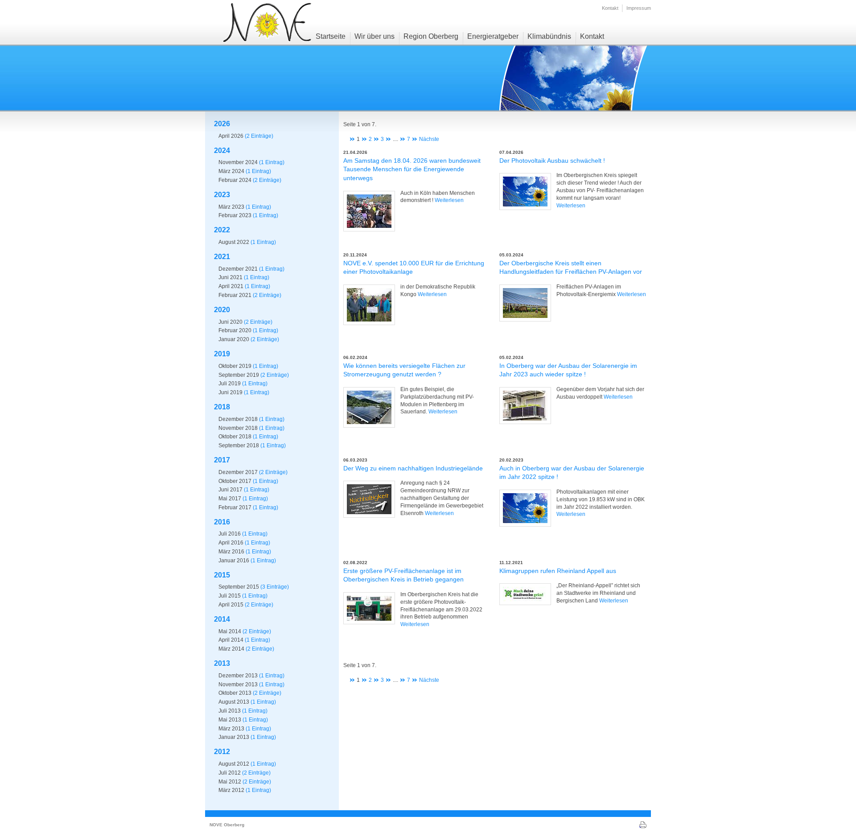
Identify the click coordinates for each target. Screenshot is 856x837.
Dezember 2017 (238, 472)
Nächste (429, 139)
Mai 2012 (229, 782)
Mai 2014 (229, 631)
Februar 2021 (234, 295)
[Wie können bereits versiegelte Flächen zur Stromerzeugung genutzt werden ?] (369, 407)
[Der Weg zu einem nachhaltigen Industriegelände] (369, 499)
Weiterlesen (449, 200)
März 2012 (231, 790)
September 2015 (238, 587)
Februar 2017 (234, 507)
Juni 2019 (230, 392)
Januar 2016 (233, 560)
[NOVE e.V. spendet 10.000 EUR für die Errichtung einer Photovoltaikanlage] (369, 304)
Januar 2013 (233, 737)
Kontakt (610, 8)
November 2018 (238, 428)
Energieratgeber (493, 36)
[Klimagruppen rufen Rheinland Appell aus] (525, 594)
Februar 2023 (234, 215)
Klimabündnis (549, 36)
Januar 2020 (233, 339)
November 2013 (238, 684)
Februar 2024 (234, 180)
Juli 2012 (229, 773)
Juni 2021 (230, 277)
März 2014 (231, 649)
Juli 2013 (229, 711)
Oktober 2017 (234, 481)
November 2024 (238, 162)
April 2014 (230, 640)
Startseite (331, 36)
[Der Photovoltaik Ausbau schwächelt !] (525, 191)
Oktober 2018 (234, 436)
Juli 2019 (229, 383)
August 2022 (233, 242)
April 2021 (230, 286)
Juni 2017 (230, 490)
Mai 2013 (229, 720)
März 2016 (231, 551)
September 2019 (238, 375)
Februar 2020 (234, 330)
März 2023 (231, 207)
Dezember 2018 (238, 419)
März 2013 (231, 729)
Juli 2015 (229, 596)
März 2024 (231, 171)
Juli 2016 (229, 534)
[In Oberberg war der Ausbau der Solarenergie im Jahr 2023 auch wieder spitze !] (525, 405)
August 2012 (233, 764)
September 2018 (238, 445)
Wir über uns (374, 36)
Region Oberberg (430, 36)
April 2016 (230, 543)
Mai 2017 (229, 498)
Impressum (638, 8)
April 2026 (230, 136)
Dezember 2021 (238, 269)
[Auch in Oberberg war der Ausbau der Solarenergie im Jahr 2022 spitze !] (525, 508)
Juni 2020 (230, 322)
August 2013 (233, 702)
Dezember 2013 (238, 675)
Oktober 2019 (234, 366)
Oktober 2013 (234, 693)
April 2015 (230, 605)
